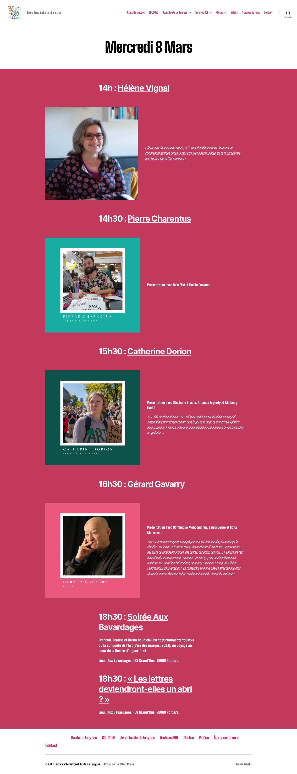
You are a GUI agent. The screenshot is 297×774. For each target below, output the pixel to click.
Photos (219, 12)
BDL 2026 (153, 12)
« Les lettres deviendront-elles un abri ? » (145, 689)
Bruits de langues (135, 12)
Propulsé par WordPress (119, 764)
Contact (268, 12)
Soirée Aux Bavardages (133, 622)
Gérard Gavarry (156, 484)
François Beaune (111, 640)
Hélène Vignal (143, 88)
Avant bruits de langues (175, 12)
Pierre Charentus (159, 219)
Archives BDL (201, 12)
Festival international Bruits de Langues (77, 764)
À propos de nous (251, 12)
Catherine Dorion (159, 351)
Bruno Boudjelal (140, 640)
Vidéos (234, 12)
